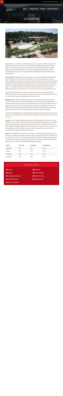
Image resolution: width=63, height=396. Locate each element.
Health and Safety (39, 176)
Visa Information (39, 173)
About (24, 9)
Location (10, 170)
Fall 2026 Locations (52, 9)
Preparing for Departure (15, 176)
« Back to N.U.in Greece (31, 165)
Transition (42, 9)
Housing (10, 173)
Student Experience (13, 179)
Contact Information (14, 182)
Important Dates (39, 179)
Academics (37, 170)
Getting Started (34, 9)
